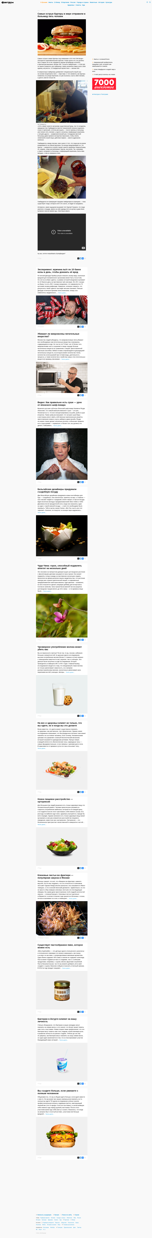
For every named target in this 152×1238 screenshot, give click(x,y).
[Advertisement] (49, 1175)
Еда (39, 10)
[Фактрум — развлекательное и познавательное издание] (8, 3)
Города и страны (44, 937)
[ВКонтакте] (83, 258)
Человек (41, 326)
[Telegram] (80, 258)
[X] (78, 258)
